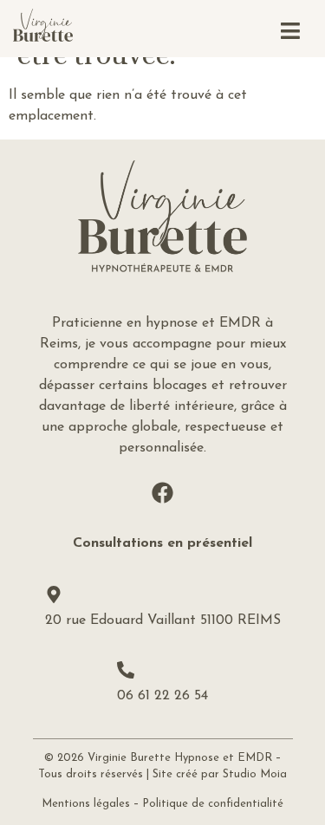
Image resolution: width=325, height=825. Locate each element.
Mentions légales (86, 803)
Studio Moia (255, 774)
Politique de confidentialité (212, 803)
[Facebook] (163, 493)
